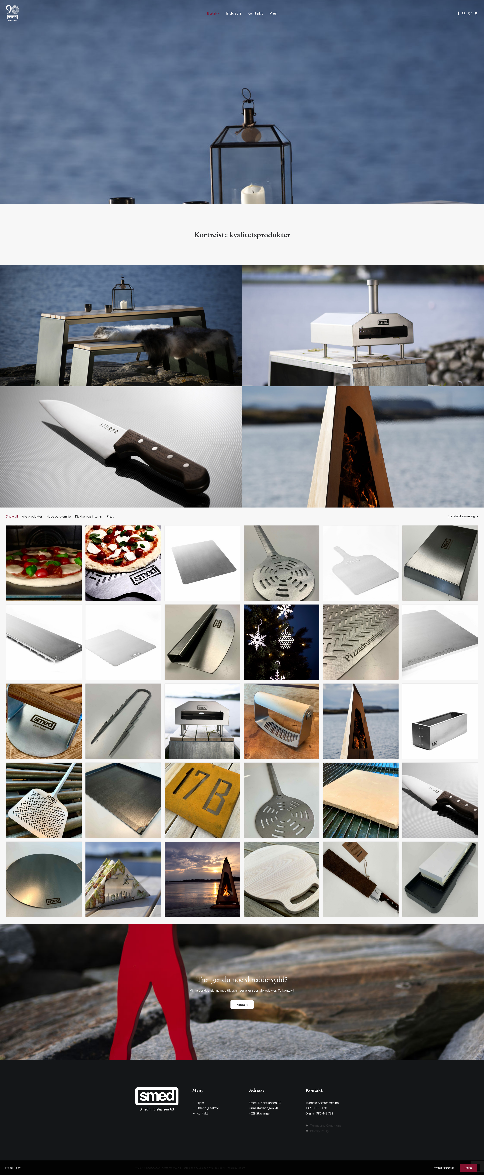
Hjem (200, 1103)
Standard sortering (461, 516)
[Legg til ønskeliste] (77, 535)
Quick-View (77, 529)
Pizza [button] (110, 516)
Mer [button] (273, 13)
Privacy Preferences (444, 1167)
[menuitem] (213, 13)
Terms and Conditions (325, 1125)
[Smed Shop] (12, 13)
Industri (233, 13)
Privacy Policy (319, 1131)
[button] (458, 13)
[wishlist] (470, 13)
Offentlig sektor (208, 1108)
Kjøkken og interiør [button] (89, 516)
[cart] (475, 13)
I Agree (468, 1167)
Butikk (213, 13)
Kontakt (255, 13)
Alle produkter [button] (32, 516)
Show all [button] (12, 516)
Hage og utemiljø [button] (59, 516)
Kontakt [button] (242, 1005)
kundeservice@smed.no (322, 1103)
